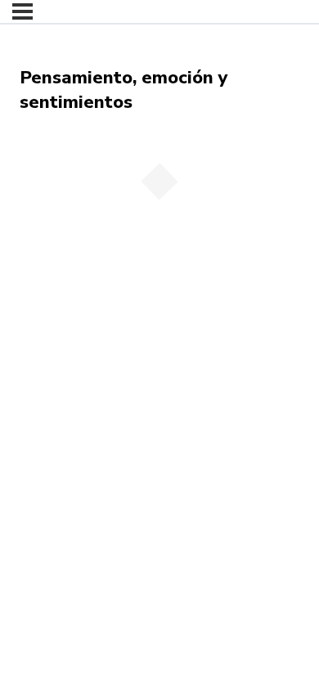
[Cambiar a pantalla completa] (52, 280)
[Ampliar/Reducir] (16, 280)
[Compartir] (88, 280)
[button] (37, 224)
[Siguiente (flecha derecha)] (52, 302)
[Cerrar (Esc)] (124, 280)
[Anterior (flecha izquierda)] (16, 302)
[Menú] (22, 11)
